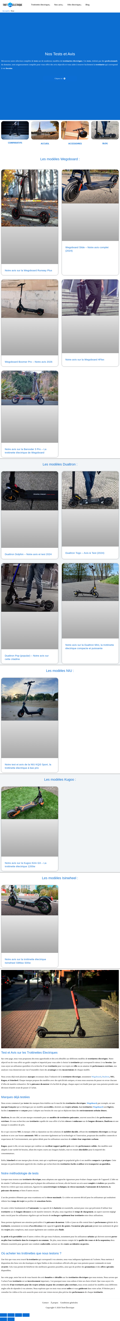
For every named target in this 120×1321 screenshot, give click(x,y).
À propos (54, 1303)
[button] (49, 5)
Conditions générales (69, 1303)
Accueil (5, 11)
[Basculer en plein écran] (11, 1315)
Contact (45, 1303)
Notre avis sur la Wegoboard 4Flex (84, 359)
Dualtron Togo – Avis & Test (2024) (84, 553)
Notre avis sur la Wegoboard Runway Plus (28, 270)
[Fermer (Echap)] (26, 1315)
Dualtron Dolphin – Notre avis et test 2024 (28, 554)
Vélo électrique (73, 5)
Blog (87, 5)
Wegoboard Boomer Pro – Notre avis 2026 (28, 361)
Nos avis (58, 5)
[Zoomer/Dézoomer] (3, 1315)
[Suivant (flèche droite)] (11, 1319)
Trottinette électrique (40, 5)
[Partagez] (18, 1315)
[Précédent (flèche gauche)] (3, 1319)
